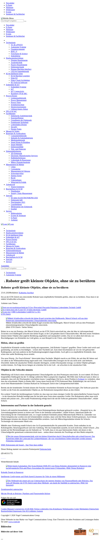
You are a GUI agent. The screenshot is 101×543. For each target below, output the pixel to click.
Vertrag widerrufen (41, 509)
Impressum (17, 511)
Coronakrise (15, 169)
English (14, 209)
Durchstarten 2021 (18, 202)
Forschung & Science (19, 54)
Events (8, 34)
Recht (13, 178)
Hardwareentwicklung (14, 58)
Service (9, 211)
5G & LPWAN (17, 45)
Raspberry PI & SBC (19, 94)
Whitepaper (10, 32)
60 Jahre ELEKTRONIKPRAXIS (24, 198)
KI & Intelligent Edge (14, 74)
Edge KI (14, 78)
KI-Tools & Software (19, 82)
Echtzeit (81, 379)
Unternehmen (16, 180)
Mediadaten (84, 509)
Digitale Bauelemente (19, 60)
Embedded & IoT (13, 85)
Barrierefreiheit (7, 511)
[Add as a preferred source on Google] (11, 505)
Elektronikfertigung (13, 151)
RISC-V (14, 51)
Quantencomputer (18, 49)
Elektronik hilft (17, 200)
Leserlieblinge (16, 204)
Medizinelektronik (18, 140)
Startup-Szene (16, 176)
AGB (27, 509)
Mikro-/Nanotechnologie (20, 162)
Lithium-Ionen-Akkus (19, 109)
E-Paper (9, 27)
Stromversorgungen (18, 107)
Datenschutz (94, 509)
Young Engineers (17, 187)
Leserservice (20, 509)
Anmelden (5, 266)
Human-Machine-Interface (21, 69)
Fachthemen (10, 113)
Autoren (39, 511)
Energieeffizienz (17, 118)
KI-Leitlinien (31, 511)
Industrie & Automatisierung (22, 138)
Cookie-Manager (8, 509)
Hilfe (32, 509)
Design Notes (16, 129)
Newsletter (10, 25)
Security (14, 127)
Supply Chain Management (21, 193)
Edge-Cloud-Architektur (20, 80)
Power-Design (11, 96)
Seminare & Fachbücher (15, 36)
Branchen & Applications (16, 133)
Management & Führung (20, 171)
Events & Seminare (18, 216)
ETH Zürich (6, 314)
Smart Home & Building (20, 142)
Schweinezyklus (17, 173)
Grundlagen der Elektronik (21, 120)
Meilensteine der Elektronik (21, 207)
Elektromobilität (17, 147)
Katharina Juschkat (26, 293)
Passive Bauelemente (19, 65)
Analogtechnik (16, 62)
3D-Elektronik (16, 153)
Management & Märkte (15, 165)
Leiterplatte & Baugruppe (21, 160)
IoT (12, 89)
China (13, 167)
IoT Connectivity (17, 91)
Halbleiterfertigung (18, 158)
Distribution (15, 191)
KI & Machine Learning (20, 76)
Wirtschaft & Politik (18, 182)
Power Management (18, 100)
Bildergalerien (16, 213)
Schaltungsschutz (17, 105)
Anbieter (14, 220)
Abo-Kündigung (55, 509)
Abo (24, 511)
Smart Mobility (17, 145)
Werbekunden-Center (71, 509)
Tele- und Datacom (18, 149)
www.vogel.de (14, 522)
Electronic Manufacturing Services (24, 156)
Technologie (11, 43)
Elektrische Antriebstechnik (21, 116)
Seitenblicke (15, 56)
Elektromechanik (17, 67)
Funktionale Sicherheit (19, 122)
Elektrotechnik (45, 449)
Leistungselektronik (18, 98)
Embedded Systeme (18, 87)
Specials (9, 196)
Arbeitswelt (10, 184)
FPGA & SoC (11, 111)
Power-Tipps (16, 102)
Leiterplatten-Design (19, 125)
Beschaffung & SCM (14, 189)
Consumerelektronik (19, 136)
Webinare (9, 29)
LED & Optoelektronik (20, 71)
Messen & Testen (12, 131)
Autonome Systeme (18, 47)
